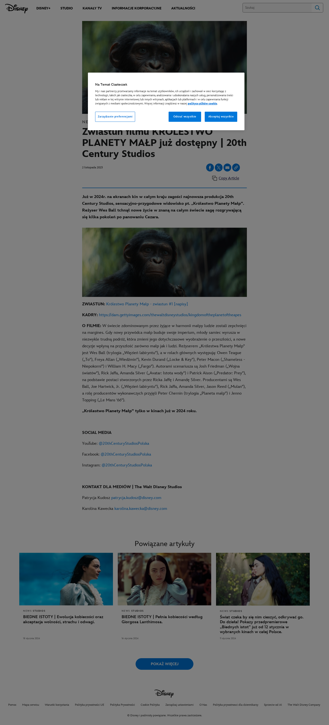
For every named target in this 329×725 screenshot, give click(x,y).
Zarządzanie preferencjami (115, 116)
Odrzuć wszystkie (184, 116)
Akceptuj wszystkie (221, 116)
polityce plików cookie (202, 103)
